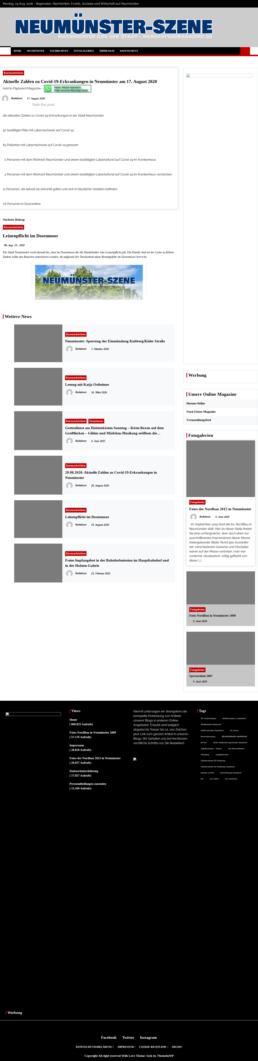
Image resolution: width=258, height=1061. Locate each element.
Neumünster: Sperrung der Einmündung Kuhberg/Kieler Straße (115, 341)
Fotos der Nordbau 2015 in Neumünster (220, 509)
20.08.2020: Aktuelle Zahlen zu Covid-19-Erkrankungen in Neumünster (111, 475)
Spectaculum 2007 (200, 676)
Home (17, 50)
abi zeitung (234, 730)
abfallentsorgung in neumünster (234, 718)
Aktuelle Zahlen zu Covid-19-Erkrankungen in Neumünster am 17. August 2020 (80, 81)
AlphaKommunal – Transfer (211, 748)
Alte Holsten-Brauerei (236, 748)
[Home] (5, 51)
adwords (204, 742)
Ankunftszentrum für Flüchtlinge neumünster (218, 766)
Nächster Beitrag (14, 219)
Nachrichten (59, 50)
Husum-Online (195, 403)
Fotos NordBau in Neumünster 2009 (212, 615)
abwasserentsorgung (208, 736)
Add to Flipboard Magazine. (22, 88)
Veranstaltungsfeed (198, 420)
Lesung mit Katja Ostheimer (87, 384)
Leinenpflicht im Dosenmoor (30, 235)
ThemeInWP (165, 1055)
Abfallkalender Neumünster (211, 724)
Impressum (107, 50)
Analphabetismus (222, 754)
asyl (202, 778)
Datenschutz (129, 50)
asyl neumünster (231, 778)
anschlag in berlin (207, 772)
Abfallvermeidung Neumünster (212, 730)
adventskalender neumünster (234, 736)
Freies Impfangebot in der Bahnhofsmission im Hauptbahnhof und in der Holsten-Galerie (117, 563)
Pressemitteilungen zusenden (88, 783)
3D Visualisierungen (208, 718)
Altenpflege (205, 754)
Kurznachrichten (13, 72)
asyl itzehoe (214, 778)
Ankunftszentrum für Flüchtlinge (213, 760)
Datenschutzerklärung (84, 771)
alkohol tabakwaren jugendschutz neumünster (230, 742)
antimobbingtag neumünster (230, 772)
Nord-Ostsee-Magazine (201, 411)
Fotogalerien (84, 50)
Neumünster (35, 50)
